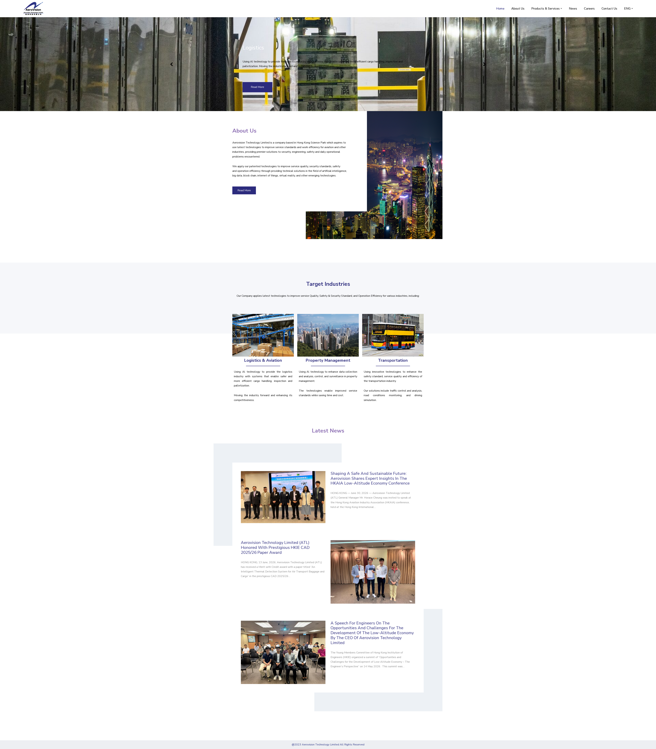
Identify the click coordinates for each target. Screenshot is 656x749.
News (573, 8)
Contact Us (609, 8)
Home (500, 8)
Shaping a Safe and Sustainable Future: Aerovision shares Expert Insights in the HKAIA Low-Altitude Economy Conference (370, 478)
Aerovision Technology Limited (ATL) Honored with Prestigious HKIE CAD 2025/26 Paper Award (275, 547)
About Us (517, 8)
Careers (589, 8)
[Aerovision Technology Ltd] (33, 8)
